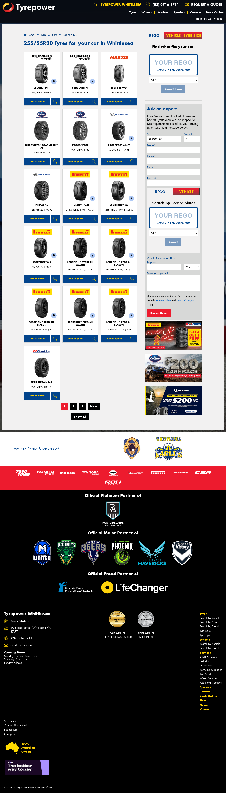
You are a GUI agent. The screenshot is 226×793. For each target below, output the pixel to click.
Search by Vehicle (210, 618)
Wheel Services (208, 678)
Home (30, 35)
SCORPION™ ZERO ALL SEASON (119, 263)
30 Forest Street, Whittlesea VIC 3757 (31, 630)
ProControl (80, 145)
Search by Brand (209, 626)
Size (149, 134)
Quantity (189, 134)
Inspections (206, 665)
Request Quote (158, 313)
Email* (151, 167)
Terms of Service (185, 300)
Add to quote (37, 101)
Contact (195, 12)
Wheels (147, 12)
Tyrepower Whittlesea (120, 4)
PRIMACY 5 (41, 205)
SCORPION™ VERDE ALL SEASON (80, 263)
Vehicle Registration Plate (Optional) (161, 260)
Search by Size (208, 622)
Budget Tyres (11, 729)
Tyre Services (207, 674)
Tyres (132, 12)
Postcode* (153, 178)
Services (162, 12)
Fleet (199, 18)
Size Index (10, 721)
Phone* (151, 156)
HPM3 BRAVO (119, 88)
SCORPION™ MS (119, 205)
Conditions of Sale (43, 787)
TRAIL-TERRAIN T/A (41, 382)
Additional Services (211, 682)
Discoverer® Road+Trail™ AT (41, 146)
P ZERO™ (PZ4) (80, 205)
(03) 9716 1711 (166, 4)
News (207, 18)
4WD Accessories (210, 657)
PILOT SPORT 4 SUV (119, 145)
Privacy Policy (163, 300)
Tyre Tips (205, 635)
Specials (179, 12)
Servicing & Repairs (211, 670)
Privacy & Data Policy (24, 787)
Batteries (204, 661)
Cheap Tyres (11, 734)
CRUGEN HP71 (42, 88)
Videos (218, 18)
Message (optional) (158, 273)
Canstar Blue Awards (16, 725)
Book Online (215, 12)
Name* (151, 145)
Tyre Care (205, 631)
